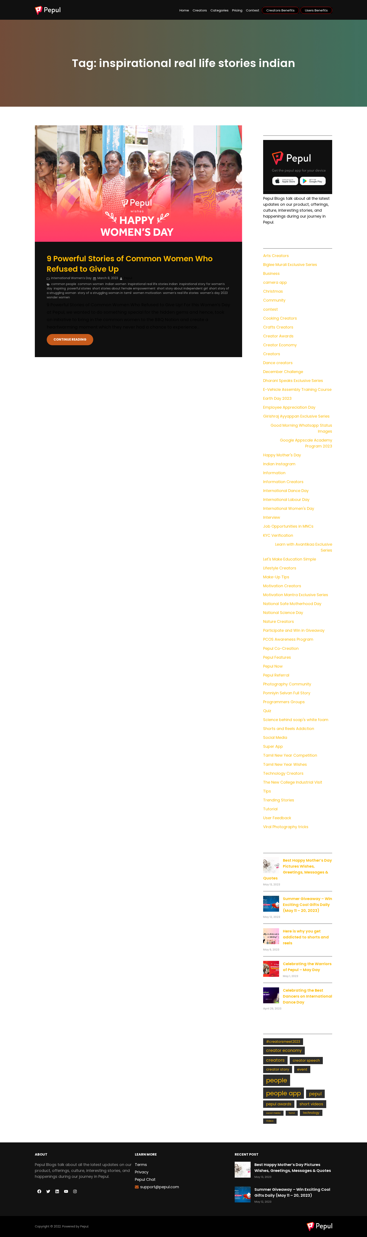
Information (274, 472)
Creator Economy (280, 345)
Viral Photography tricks (285, 826)
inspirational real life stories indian (153, 284)
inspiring (60, 288)
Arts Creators (276, 255)
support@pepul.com (159, 1186)
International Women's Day (288, 508)
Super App (273, 746)
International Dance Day (286, 490)
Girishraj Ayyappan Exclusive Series (296, 416)
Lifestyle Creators (279, 568)
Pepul (84, 1226)
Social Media (275, 737)
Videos (270, 1120)
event (302, 1069)
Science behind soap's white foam (295, 719)
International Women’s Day (71, 278)
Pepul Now (273, 666)
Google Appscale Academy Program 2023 (306, 443)
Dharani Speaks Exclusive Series (293, 380)
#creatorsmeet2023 (283, 1041)
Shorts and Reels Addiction (288, 728)
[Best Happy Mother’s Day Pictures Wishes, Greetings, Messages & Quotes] (271, 865)
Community (274, 300)
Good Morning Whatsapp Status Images (301, 428)
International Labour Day (286, 499)
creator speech (306, 1060)
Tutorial (270, 809)
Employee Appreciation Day (289, 407)
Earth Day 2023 (277, 398)
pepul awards (278, 1104)
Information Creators (283, 481)
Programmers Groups (284, 701)
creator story (277, 1069)
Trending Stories (278, 800)
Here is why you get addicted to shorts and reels (306, 937)
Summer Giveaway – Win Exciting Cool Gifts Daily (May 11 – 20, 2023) (307, 904)
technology (311, 1113)
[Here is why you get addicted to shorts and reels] (271, 936)
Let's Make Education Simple (289, 559)
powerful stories (79, 288)
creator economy (284, 1050)
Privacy (141, 1172)
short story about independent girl (182, 288)
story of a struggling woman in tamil (104, 293)
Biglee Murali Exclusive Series (290, 264)
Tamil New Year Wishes (285, 764)
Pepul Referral (276, 675)
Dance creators (278, 362)
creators (275, 1060)
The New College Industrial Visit (292, 782)
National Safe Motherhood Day (292, 603)
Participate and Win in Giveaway (294, 630)
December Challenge (283, 371)
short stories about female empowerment (123, 288)
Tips (267, 791)
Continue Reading (70, 339)
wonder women (58, 297)
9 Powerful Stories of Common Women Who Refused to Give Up (130, 264)
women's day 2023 (214, 293)
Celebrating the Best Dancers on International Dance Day (307, 996)
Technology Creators (283, 773)
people (276, 1080)
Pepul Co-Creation (281, 648)
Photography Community (287, 684)
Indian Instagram (279, 464)
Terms (141, 1164)
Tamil (292, 1113)
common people (63, 284)
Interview (271, 517)
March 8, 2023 (107, 278)
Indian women (115, 284)
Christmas (273, 291)
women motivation (147, 293)
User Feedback (277, 817)
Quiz (267, 710)
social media (273, 1113)
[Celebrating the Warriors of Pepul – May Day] (271, 969)
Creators (271, 353)
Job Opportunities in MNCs (288, 526)
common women (91, 284)
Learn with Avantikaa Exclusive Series (303, 547)
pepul (315, 1094)
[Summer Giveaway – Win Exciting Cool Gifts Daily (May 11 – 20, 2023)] (271, 904)
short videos (311, 1104)
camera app (275, 282)
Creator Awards (278, 336)
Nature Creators (278, 621)
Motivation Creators (282, 585)
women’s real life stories (181, 293)
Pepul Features (277, 657)
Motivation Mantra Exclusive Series (295, 594)
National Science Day (283, 612)
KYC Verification (278, 535)
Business (271, 273)
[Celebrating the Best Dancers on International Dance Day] (271, 995)
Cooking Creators (280, 318)
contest (270, 309)
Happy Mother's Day (282, 455)
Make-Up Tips (276, 577)
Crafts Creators (278, 327)
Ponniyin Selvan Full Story (286, 693)
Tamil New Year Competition (290, 755)
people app (283, 1093)
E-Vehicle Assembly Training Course (297, 389)
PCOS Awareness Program (288, 639)
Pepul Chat (145, 1179)
